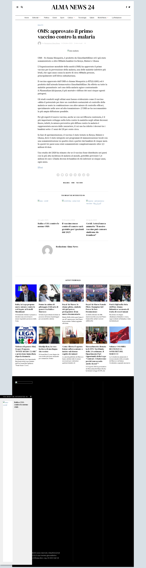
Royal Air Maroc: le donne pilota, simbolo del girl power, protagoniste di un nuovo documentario (71, 309)
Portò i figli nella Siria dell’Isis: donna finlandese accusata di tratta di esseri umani (119, 308)
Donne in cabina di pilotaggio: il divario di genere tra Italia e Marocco (48, 308)
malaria (66, 183)
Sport (62, 18)
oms (73, 183)
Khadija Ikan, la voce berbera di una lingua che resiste (48, 349)
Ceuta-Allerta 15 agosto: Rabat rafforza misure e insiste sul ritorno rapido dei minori (72, 350)
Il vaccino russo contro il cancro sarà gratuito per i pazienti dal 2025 (73, 228)
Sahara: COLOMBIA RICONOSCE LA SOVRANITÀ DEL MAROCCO (117, 350)
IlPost (40, 167)
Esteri (55, 18)
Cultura (70, 18)
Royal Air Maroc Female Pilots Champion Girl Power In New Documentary (96, 308)
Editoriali (35, 18)
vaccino (79, 183)
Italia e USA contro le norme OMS (48, 225)
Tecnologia (82, 18)
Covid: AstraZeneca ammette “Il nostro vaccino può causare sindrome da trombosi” (96, 229)
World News (102, 18)
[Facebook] (126, 7)
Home (26, 18)
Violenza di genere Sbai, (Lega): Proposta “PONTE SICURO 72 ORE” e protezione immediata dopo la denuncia (26, 351)
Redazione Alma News (67, 246)
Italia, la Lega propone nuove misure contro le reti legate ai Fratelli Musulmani (25, 308)
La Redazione (117, 18)
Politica (46, 18)
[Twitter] (129, 7)
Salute (92, 18)
